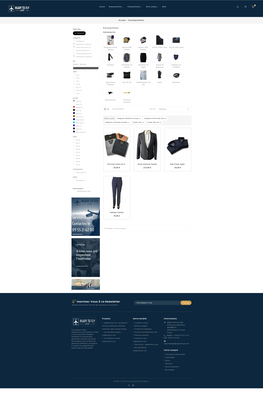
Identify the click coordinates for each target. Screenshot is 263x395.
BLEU (79, 126)
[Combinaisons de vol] (143, 75)
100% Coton (81, 172)
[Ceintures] (176, 75)
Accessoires (110, 100)
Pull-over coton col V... (116, 164)
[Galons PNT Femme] (126, 40)
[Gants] (159, 75)
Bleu (78, 113)
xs (78, 93)
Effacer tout (79, 33)
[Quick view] (122, 159)
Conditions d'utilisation (143, 329)
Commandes (170, 357)
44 (78, 140)
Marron (79, 117)
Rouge (79, 107)
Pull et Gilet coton (83, 47)
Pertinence (174, 109)
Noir (78, 110)
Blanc (79, 104)
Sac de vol (126, 82)
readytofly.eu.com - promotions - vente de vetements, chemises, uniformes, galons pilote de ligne (115, 326)
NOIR (79, 129)
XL (78, 84)
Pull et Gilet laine (83, 50)
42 (78, 164)
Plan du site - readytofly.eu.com (146, 344)
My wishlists (170, 370)
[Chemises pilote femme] (110, 40)
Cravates (80, 41)
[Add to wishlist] (115, 159)
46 (78, 143)
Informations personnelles (175, 354)
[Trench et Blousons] (159, 57)
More (164, 7)
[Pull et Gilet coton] (159, 40)
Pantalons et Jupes (84, 44)
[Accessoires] (110, 92)
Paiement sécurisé (142, 335)
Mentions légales (141, 326)
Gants (159, 82)
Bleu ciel (80, 123)
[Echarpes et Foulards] (176, 57)
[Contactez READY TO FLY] (86, 216)
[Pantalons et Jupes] (143, 57)
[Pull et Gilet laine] (176, 40)
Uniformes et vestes (84, 56)
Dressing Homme (116, 7)
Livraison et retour (141, 323)
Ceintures (176, 82)
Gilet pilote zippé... (178, 164)
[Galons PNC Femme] (143, 40)
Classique (80, 180)
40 (78, 161)
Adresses (169, 363)
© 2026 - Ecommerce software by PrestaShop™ (131, 381)
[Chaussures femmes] (110, 75)
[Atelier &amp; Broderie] (86, 284)
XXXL (79, 90)
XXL (78, 87)
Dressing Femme (135, 7)
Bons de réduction (172, 367)
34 (78, 152)
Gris (78, 101)
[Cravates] (110, 57)
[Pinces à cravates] (126, 92)
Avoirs (168, 360)
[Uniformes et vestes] (126, 57)
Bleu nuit (80, 120)
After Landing (152, 7)
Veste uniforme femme (147, 164)
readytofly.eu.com (84, 191)
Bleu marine (81, 132)
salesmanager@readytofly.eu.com (176, 343)
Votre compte (171, 350)
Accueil (102, 7)
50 (78, 149)
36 (78, 155)
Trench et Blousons (84, 53)
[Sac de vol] (126, 75)
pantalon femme (116, 212)
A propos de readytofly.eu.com (146, 332)
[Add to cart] (111, 159)
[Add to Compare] (118, 159)
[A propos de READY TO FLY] (86, 257)
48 (78, 146)
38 (78, 158)
